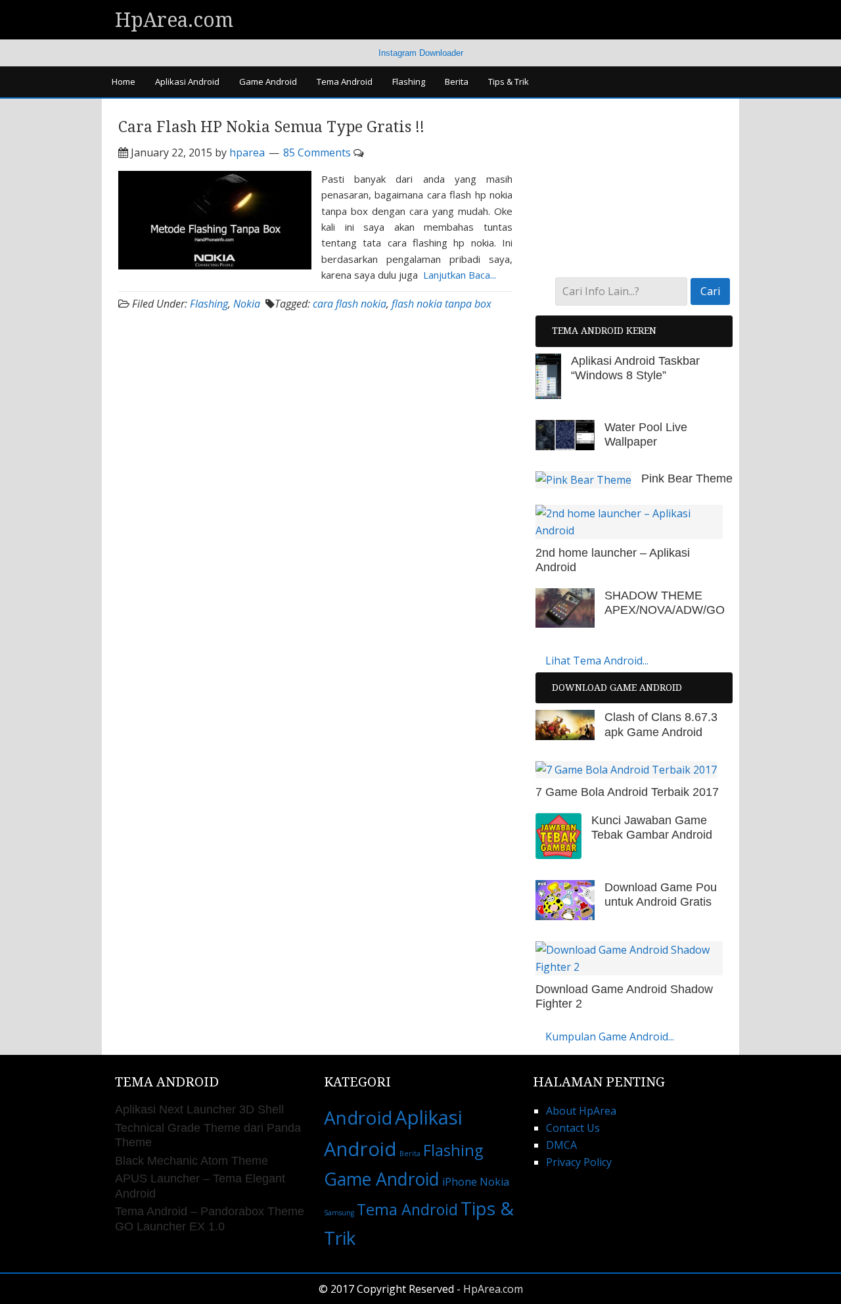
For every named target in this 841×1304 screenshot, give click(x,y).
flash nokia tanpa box (441, 303)
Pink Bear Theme (687, 478)
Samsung (339, 1212)
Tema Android (407, 1209)
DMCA (561, 1145)
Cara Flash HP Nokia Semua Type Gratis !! (271, 127)
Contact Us (573, 1128)
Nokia (246, 303)
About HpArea (581, 1111)
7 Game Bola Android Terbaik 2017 (627, 792)
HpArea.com (174, 20)
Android (358, 1117)
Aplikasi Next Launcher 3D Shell (199, 1109)
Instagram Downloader (420, 53)
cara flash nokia (349, 303)
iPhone (459, 1182)
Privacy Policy (579, 1162)
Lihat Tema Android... (596, 660)
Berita (409, 1153)
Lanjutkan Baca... (459, 274)
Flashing (209, 303)
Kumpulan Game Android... (609, 1036)
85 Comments (317, 152)
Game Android (382, 1179)
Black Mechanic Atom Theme (191, 1160)
